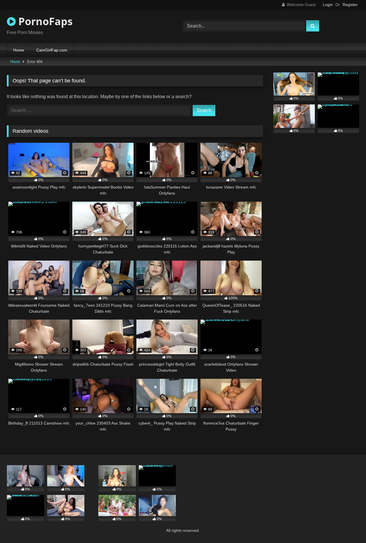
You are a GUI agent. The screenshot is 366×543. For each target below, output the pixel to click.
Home (18, 50)
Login (328, 4)
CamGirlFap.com (51, 50)
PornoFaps (44, 21)
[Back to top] (348, 526)
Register (350, 4)
